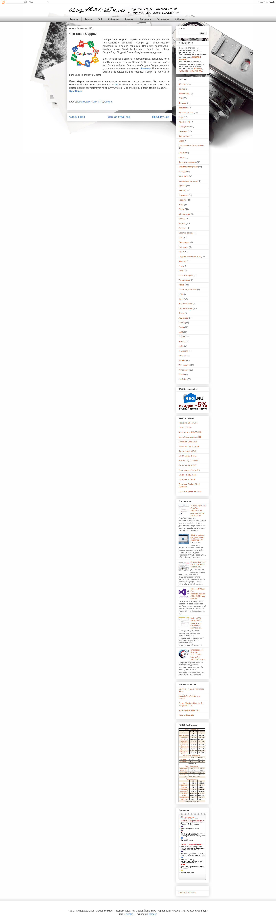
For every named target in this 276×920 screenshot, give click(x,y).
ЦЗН (181, 294)
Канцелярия (184, 136)
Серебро (184, 785)
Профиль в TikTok (187, 479)
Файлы (88, 19)
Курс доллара (184, 735)
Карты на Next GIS (187, 465)
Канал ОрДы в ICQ (187, 456)
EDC (181, 332)
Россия (182, 228)
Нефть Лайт (184, 799)
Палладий (184, 789)
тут (116, 84)
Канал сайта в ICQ (187, 451)
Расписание (163, 19)
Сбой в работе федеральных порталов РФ (197, 537)
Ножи (181, 204)
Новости (182, 200)
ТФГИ (181, 252)
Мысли (182, 190)
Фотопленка (184, 280)
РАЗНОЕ (198, 68)
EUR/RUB (183, 761)
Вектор (182, 89)
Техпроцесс (184, 242)
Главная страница (118, 116)
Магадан (183, 171)
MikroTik (182, 355)
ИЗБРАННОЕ (196, 71)
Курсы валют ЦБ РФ (192, 729)
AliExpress (180, 19)
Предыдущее (160, 116)
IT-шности (183, 351)
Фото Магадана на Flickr (190, 491)
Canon (182, 322)
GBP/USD (183, 770)
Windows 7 (183, 370)
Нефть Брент (184, 797)
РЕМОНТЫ (184, 71)
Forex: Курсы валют (192, 766)
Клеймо (182, 152)
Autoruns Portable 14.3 (189, 710)
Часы (181, 299)
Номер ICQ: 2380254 (188, 460)
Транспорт (183, 247)
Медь (184, 795)
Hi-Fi (181, 346)
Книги (181, 157)
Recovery (146, 68)
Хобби (181, 285)
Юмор (181, 313)
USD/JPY (183, 774)
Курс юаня (184, 747)
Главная (74, 19)
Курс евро (184, 737)
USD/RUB (183, 759)
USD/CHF (183, 772)
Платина (184, 787)
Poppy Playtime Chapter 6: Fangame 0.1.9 (191, 704)
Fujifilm (182, 337)
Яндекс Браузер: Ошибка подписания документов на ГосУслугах (198, 511)
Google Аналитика (187, 892)
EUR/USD (183, 768)
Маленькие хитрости (188, 181)
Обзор (181, 209)
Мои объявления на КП (190, 437)
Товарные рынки (192, 779)
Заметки (129, 19)
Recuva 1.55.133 (186, 715)
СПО (100, 101)
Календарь (145, 19)
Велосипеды (184, 93)
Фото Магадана (186, 275)
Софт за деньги (186, 233)
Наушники (183, 195)
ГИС (100, 19)
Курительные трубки (188, 167)
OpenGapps (75, 91)
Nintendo (183, 360)
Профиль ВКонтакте (188, 423)
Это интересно (185, 308)
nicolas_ (130, 914)
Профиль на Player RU (189, 470)
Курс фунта (184, 739)
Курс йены (184, 753)
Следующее (77, 116)
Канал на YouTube (187, 475)
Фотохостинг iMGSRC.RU (190, 432)
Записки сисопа (186, 112)
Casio (181, 327)
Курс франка (184, 751)
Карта (181, 141)
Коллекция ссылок (87, 101)
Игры (181, 117)
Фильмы (182, 261)
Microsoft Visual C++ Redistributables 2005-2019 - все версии (197, 594)
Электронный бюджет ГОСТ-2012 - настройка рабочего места (197, 655)
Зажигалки (183, 108)
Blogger (152, 914)
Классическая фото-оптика (191, 145)
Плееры (182, 219)
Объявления (184, 214)
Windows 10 (184, 365)
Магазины (183, 176)
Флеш (181, 266)
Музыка (182, 185)
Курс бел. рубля (184, 742)
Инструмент (184, 126)
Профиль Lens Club (188, 441)
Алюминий (184, 791)
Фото (181, 270)
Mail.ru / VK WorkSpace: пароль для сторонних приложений (196, 623)
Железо (182, 103)
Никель (184, 793)
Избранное (113, 19)
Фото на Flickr (185, 427)
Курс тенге (184, 745)
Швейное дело (185, 303)
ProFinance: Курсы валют (192, 755)
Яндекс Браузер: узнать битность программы (198, 564)
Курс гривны (184, 749)
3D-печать (183, 84)
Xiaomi (182, 374)
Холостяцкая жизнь (188, 289)
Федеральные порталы (189, 256)
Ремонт (182, 223)
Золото (184, 783)
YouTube (183, 379)
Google (108, 101)
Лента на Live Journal (189, 446)
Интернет (183, 131)
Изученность (184, 122)
